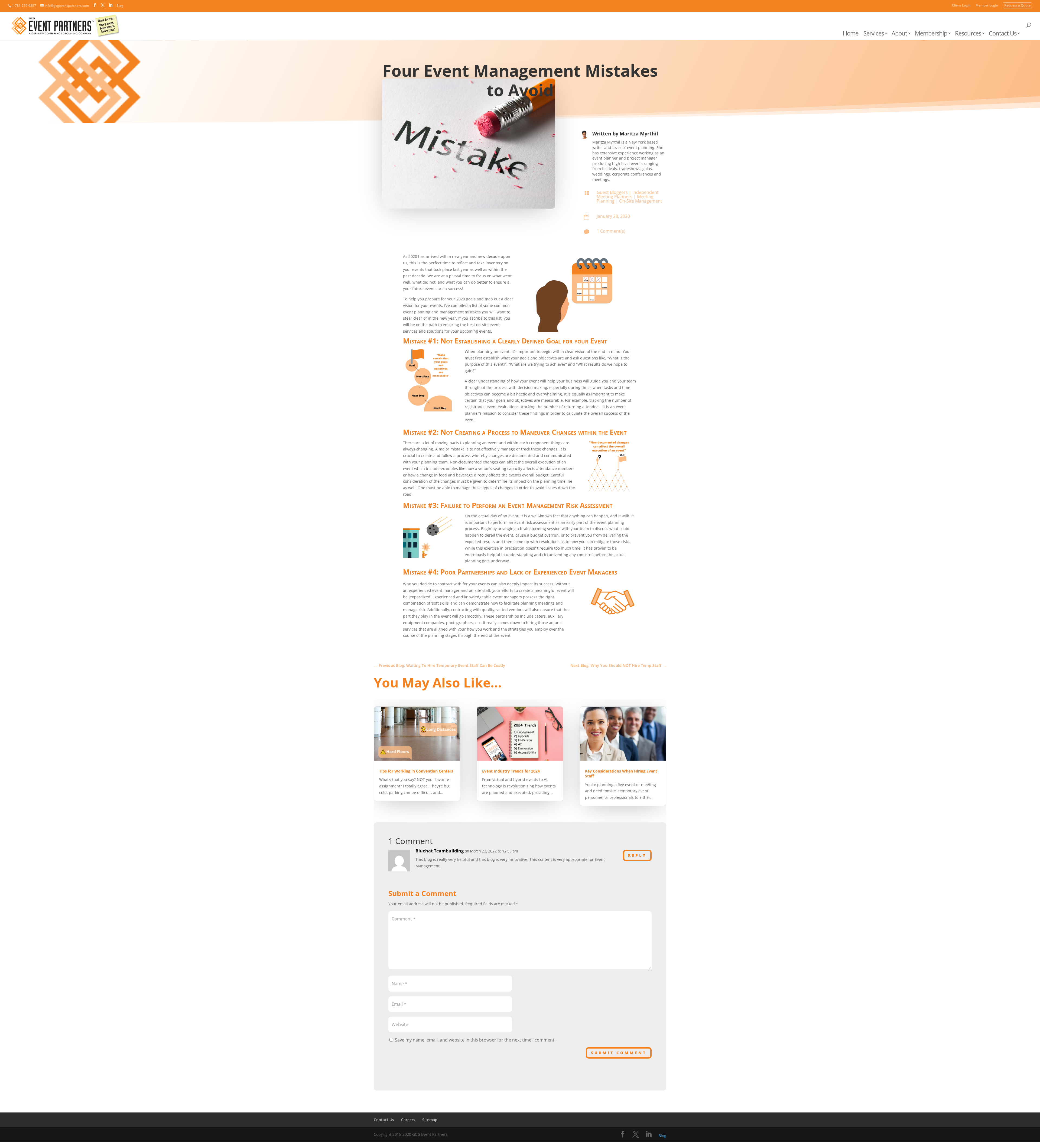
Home (850, 34)
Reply (637, 855)
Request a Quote (1017, 5)
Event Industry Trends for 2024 (511, 771)
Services (873, 34)
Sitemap (429, 1119)
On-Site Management (640, 201)
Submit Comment (618, 1052)
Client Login (961, 6)
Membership (931, 34)
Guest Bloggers (612, 192)
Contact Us (1002, 34)
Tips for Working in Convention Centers (416, 771)
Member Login (987, 6)
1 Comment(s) (611, 231)
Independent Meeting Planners (628, 194)
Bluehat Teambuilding (439, 851)
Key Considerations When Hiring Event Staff (621, 773)
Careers (408, 1119)
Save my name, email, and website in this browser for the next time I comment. (475, 1040)
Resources (968, 34)
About (899, 34)
